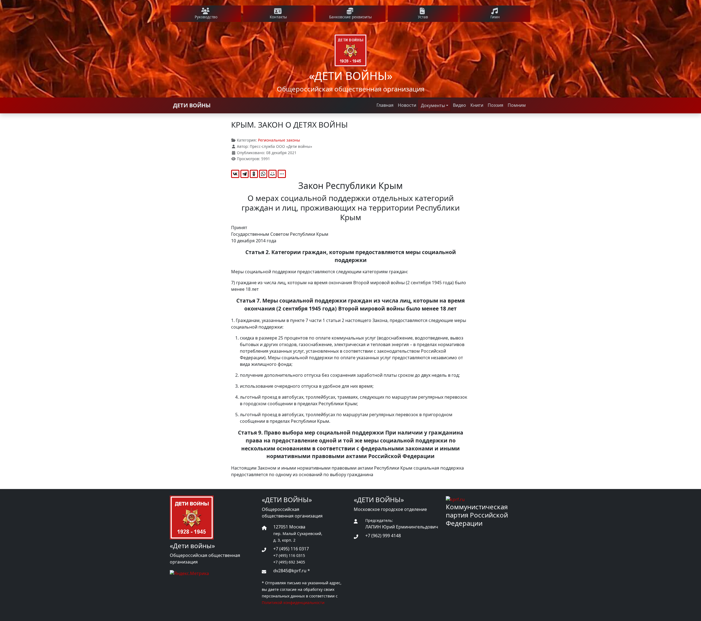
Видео (459, 105)
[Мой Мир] (272, 174)
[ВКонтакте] (235, 174)
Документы (433, 105)
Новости (407, 105)
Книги (476, 105)
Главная (385, 105)
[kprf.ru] (455, 499)
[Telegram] (244, 174)
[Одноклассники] (254, 174)
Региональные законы (279, 140)
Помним (517, 105)
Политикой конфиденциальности (293, 602)
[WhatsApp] (263, 174)
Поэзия (495, 105)
